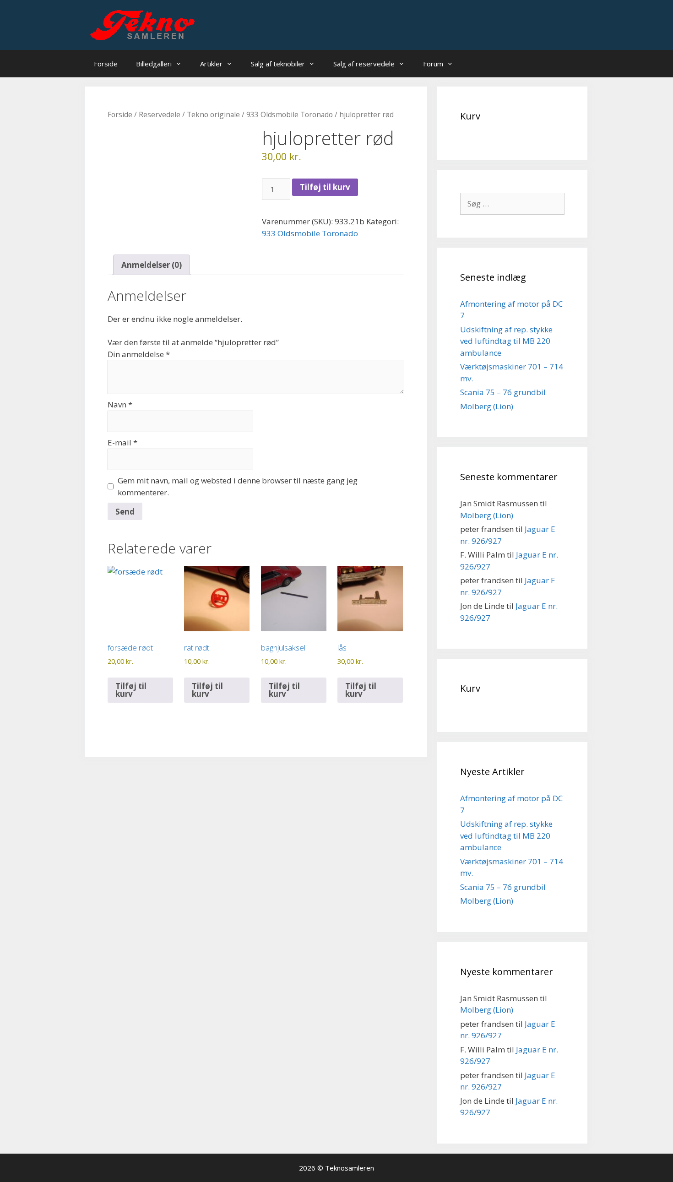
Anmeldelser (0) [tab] (151, 265)
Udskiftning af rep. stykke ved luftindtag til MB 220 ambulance (506, 341)
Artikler (211, 63)
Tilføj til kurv (325, 187)
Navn (120, 404)
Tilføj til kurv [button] (131, 690)
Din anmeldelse (139, 354)
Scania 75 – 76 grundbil (503, 392)
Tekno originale (213, 114)
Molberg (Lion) (486, 406)
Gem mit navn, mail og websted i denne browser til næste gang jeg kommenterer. (238, 486)
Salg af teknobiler (278, 63)
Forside (106, 63)
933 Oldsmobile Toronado (289, 114)
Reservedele (159, 114)
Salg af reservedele (364, 63)
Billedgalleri (154, 63)
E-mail (122, 442)
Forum (433, 63)
